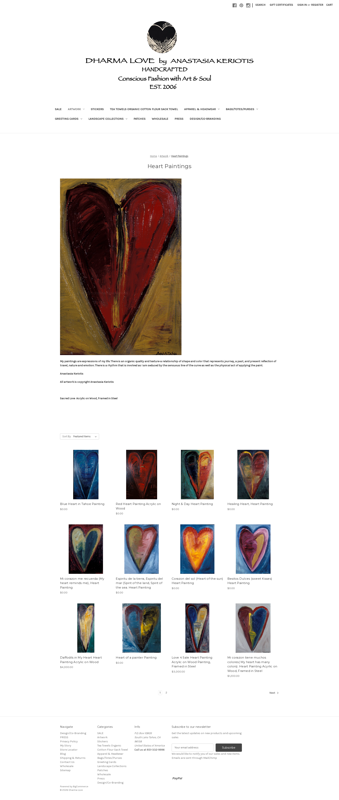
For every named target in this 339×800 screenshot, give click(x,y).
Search (260, 4)
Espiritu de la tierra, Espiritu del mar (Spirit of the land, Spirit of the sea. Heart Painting (139, 583)
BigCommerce (80, 786)
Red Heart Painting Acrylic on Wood (138, 506)
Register (317, 4)
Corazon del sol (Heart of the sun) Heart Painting (197, 581)
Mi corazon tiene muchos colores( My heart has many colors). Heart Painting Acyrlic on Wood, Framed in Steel (252, 664)
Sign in (302, 4)
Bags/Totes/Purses (240, 109)
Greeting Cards (66, 118)
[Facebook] (234, 5)
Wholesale (160, 118)
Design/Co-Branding (205, 118)
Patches (140, 118)
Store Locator (68, 749)
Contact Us (67, 762)
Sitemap (65, 770)
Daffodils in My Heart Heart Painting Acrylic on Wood (81, 660)
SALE (58, 109)
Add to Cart (85, 481)
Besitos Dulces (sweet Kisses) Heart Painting (249, 581)
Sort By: (66, 436)
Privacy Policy (69, 741)
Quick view (85, 467)
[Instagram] (248, 5)
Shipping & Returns (73, 758)
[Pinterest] (241, 5)
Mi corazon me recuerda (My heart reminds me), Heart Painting (82, 583)
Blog (63, 753)
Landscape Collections (106, 118)
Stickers (97, 109)
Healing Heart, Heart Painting (250, 504)
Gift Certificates (281, 4)
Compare (84, 474)
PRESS (64, 737)
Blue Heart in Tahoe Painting (82, 504)
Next (272, 692)
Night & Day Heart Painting (192, 504)
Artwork (74, 109)
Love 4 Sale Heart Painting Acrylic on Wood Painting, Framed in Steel (192, 662)
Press (179, 118)
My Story (65, 745)
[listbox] (86, 436)
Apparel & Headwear (200, 109)
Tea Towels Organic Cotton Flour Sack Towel (144, 109)
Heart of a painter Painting (136, 657)
